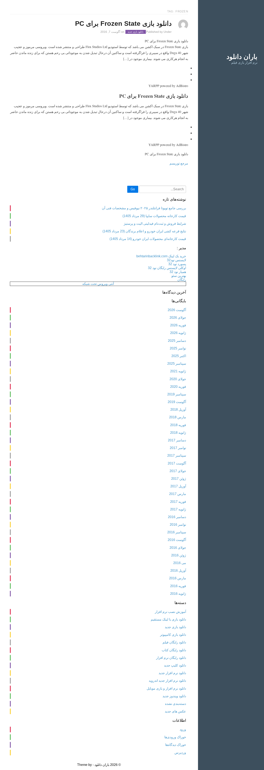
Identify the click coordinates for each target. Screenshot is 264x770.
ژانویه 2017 (178, 509)
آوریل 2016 (178, 570)
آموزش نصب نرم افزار (170, 612)
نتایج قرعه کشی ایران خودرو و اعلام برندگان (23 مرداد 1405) (144, 231)
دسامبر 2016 (177, 517)
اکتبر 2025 (178, 356)
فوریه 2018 (178, 425)
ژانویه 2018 (178, 432)
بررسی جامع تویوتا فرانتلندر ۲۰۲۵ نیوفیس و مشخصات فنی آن (144, 208)
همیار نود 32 (178, 272)
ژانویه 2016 (178, 593)
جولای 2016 (178, 547)
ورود (183, 729)
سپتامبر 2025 (176, 363)
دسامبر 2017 (177, 440)
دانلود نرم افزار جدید (172, 673)
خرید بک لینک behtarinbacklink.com (161, 256)
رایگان (181, 279)
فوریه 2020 (178, 386)
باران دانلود (241, 56)
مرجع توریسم (179, 163)
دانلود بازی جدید (135, 32)
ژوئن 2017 (178, 478)
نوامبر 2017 (178, 448)
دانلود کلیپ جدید (175, 665)
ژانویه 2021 (178, 371)
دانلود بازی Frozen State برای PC (123, 23)
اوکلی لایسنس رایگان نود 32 (167, 268)
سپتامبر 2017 (176, 455)
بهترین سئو (178, 275)
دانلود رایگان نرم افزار (171, 657)
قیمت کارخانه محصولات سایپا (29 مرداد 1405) (154, 216)
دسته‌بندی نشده (175, 703)
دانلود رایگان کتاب (174, 650)
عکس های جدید (175, 711)
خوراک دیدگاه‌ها (175, 744)
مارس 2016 (177, 578)
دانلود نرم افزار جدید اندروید (167, 680)
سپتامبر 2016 (176, 532)
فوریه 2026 (178, 325)
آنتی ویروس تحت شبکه (98, 284)
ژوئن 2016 (178, 555)
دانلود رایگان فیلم (174, 642)
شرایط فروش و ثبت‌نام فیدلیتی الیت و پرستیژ (155, 223)
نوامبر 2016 (178, 524)
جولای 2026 (178, 317)
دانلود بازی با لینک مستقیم (168, 619)
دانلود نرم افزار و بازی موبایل (166, 688)
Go (133, 189)
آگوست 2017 (177, 463)
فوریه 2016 (178, 586)
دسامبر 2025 (177, 340)
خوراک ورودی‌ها (175, 737)
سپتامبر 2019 (176, 394)
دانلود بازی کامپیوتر (173, 634)
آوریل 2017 (178, 486)
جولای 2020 (178, 379)
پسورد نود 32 (177, 264)
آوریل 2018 (178, 409)
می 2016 (179, 563)
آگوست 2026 (177, 310)
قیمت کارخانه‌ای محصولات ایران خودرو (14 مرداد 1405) (148, 239)
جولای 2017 (178, 471)
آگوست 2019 (177, 402)
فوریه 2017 (178, 501)
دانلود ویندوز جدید (174, 696)
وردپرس (180, 752)
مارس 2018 (177, 417)
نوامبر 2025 (178, 348)
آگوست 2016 (177, 540)
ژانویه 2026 (178, 333)
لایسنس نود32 (176, 260)
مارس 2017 (177, 494)
